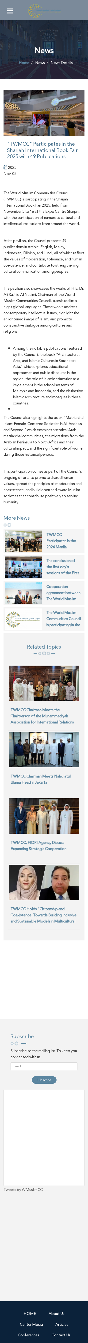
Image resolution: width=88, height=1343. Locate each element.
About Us (56, 1313)
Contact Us (61, 1335)
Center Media (31, 1324)
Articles (61, 1324)
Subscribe (44, 1080)
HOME (30, 1313)
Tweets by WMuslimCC (23, 1189)
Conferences (28, 1335)
